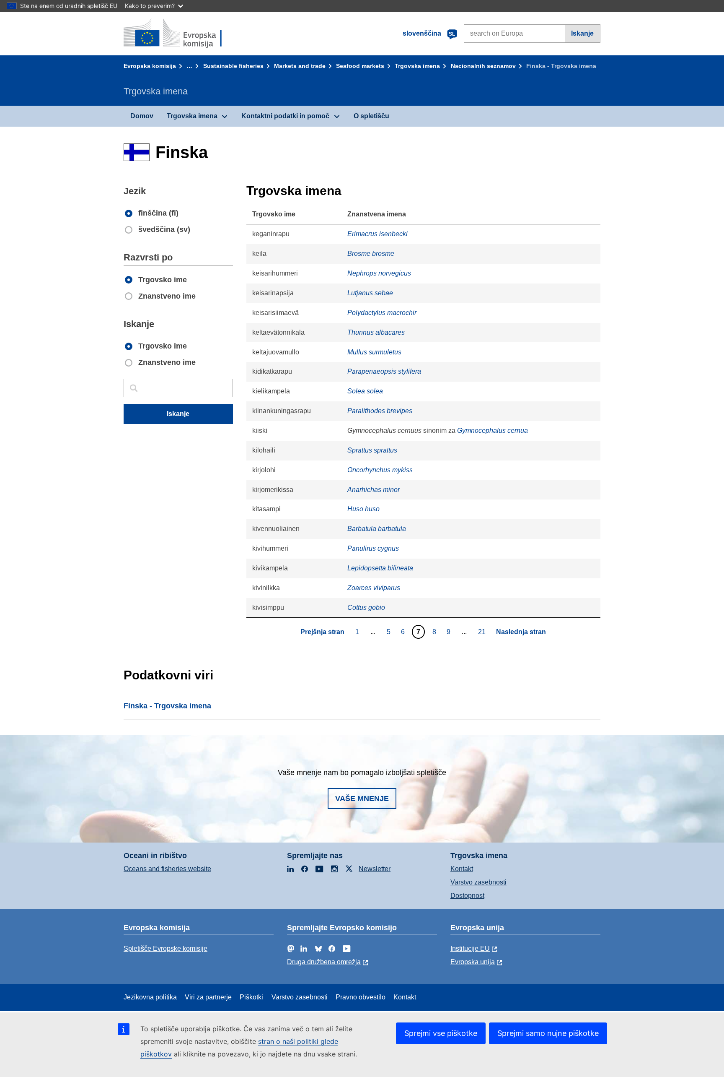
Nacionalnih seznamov (483, 65)
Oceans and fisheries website (167, 868)
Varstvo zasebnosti (478, 882)
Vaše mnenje (362, 798)
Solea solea (365, 391)
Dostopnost (467, 895)
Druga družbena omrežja (324, 961)
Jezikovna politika (150, 997)
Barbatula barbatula (376, 528)
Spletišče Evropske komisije (165, 948)
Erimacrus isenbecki (377, 233)
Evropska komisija (150, 65)
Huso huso (363, 508)
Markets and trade (300, 65)
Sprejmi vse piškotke (440, 1033)
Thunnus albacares (376, 332)
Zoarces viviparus (373, 587)
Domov (141, 116)
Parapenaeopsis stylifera (384, 371)
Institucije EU (470, 948)
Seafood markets (360, 65)
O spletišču (371, 116)
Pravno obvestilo (360, 997)
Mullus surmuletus (374, 352)
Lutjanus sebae (370, 293)
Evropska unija (472, 961)
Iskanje (582, 33)
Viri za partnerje (208, 997)
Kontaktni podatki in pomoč (285, 116)
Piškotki (251, 997)
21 (483, 631)
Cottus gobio (366, 607)
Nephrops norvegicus (379, 273)
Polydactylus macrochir (381, 312)
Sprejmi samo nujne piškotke (548, 1033)
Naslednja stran (521, 631)
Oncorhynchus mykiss (380, 469)
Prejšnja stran (322, 631)
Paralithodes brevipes (379, 410)
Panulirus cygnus (373, 548)
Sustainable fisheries (233, 65)
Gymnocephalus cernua (492, 430)
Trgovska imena (417, 65)
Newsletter (374, 868)
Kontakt (461, 868)
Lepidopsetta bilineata (380, 568)
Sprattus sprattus (372, 450)
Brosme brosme (370, 253)
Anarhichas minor (373, 489)
